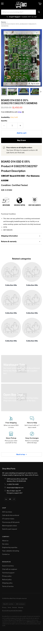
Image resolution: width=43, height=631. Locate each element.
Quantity (4, 121)
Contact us (6, 554)
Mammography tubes (9, 525)
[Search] (39, 12)
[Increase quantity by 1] (20, 125)
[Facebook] (14, 499)
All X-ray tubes (7, 512)
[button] (4, 91)
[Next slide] (40, 91)
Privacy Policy (18, 620)
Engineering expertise (9, 547)
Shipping (20, 607)
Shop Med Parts (8, 469)
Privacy (4, 607)
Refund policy (7, 579)
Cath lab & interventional (10, 515)
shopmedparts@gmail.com (15, 487)
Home (3, 22)
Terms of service (8, 586)
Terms (9, 607)
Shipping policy (7, 583)
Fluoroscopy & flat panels (11, 522)
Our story (5, 544)
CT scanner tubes (8, 519)
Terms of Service (8, 620)
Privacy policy (6, 576)
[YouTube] (10, 499)
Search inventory (8, 566)
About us (5, 540)
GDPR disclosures (31, 622)
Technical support (8, 573)
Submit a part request (9, 529)
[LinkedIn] (6, 499)
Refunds (14, 607)
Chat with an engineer (9, 569)
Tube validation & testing (10, 551)
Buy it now (21, 140)
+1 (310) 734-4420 (13, 484)
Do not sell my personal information (12, 610)
